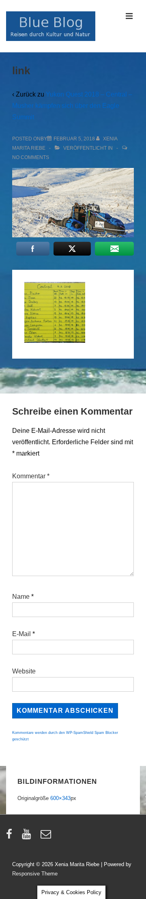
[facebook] (11, 837)
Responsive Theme (35, 874)
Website (24, 671)
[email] (47, 837)
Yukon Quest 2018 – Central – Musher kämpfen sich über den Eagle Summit (72, 105)
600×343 (60, 798)
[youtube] (28, 837)
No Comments (30, 157)
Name (21, 596)
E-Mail (21, 633)
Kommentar (30, 476)
